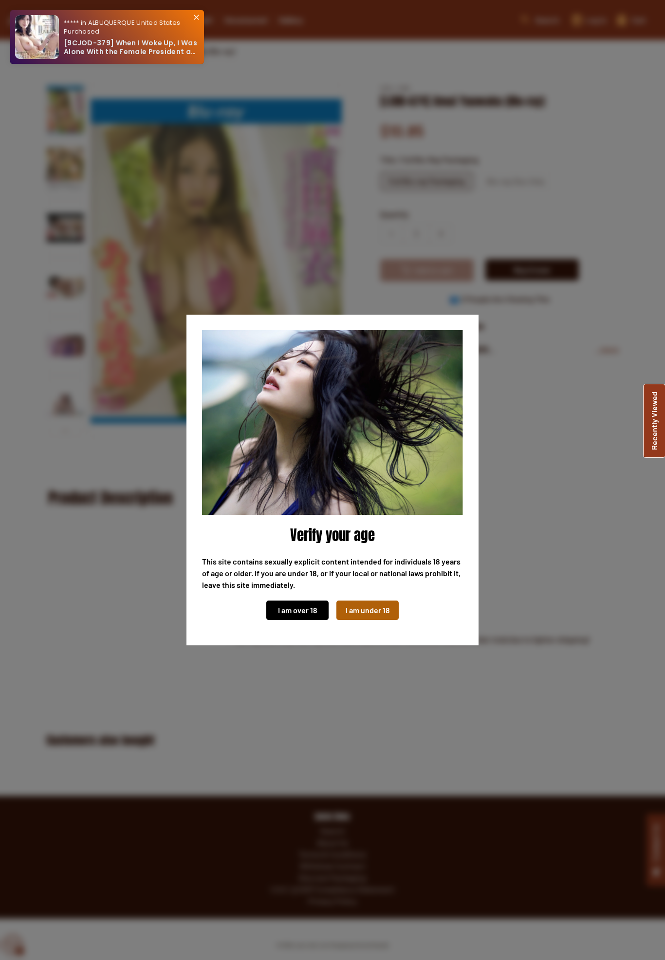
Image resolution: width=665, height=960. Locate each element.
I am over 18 (297, 610)
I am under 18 (368, 610)
